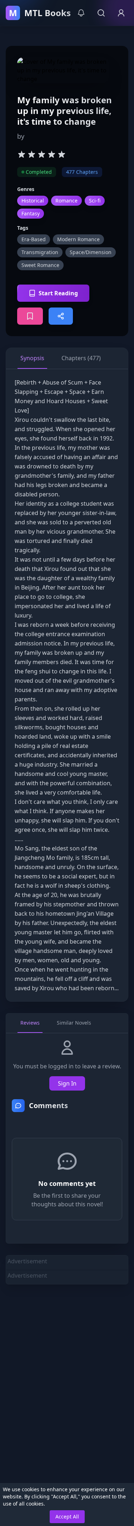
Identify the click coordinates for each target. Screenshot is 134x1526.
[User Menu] (121, 13)
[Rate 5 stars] (61, 154)
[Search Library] (101, 13)
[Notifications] (81, 13)
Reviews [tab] (30, 1022)
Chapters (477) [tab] (81, 358)
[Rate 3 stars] (41, 154)
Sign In (67, 1083)
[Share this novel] (61, 316)
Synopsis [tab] (32, 358)
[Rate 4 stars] (51, 154)
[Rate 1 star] (21, 154)
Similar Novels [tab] (74, 1022)
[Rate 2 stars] (31, 154)
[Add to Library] (30, 316)
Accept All (67, 1516)
